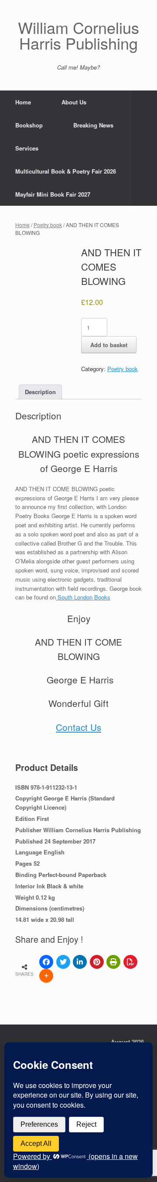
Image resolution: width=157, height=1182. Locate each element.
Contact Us (78, 726)
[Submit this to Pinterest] (97, 962)
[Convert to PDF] (130, 962)
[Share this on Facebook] (46, 962)
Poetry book (48, 224)
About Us (73, 102)
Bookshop (29, 125)
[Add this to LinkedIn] (80, 962)
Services (26, 148)
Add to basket (108, 345)
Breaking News (93, 125)
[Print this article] (113, 962)
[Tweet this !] (63, 962)
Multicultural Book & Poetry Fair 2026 (65, 171)
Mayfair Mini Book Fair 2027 (52, 194)
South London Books (83, 597)
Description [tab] (40, 392)
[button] (144, 148)
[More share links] (46, 976)
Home (23, 102)
